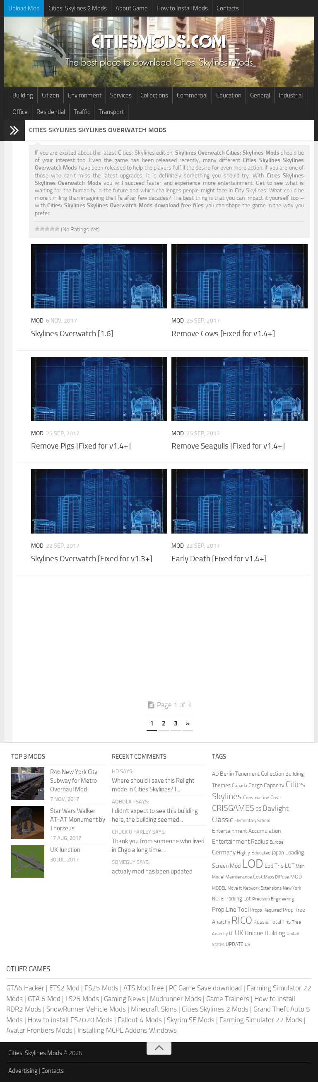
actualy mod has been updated (152, 871)
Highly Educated (253, 853)
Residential (50, 112)
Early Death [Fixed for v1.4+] (219, 558)
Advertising (23, 1071)
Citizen (50, 95)
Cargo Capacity (266, 785)
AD (215, 774)
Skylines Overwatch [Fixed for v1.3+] (91, 558)
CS (258, 809)
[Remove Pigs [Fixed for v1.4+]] (99, 389)
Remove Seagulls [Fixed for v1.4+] (228, 446)
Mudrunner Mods (175, 999)
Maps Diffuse (276, 877)
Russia (260, 922)
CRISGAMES (233, 808)
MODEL (219, 888)
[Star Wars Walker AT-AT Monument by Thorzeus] (27, 822)
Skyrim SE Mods (190, 1020)
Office (20, 112)
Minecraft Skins (154, 1009)
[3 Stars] (47, 228)
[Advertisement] (169, 640)
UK (239, 933)
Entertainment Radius (240, 841)
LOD (252, 863)
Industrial (291, 95)
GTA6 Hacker (25, 988)
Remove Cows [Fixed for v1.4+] (223, 333)
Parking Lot (238, 898)
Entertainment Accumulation (246, 830)
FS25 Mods (101, 988)
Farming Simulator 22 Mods (260, 1020)
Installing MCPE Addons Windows (127, 1030)
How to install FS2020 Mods (70, 1020)
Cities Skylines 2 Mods (215, 1009)
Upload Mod (24, 8)
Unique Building (265, 933)
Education (228, 95)
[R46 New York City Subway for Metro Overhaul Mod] (27, 783)
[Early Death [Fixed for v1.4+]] (239, 501)
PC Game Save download (205, 988)
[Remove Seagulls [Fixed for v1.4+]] (239, 389)
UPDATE (234, 944)
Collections (154, 95)
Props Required (266, 910)
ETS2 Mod (64, 988)
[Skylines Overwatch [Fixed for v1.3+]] (99, 501)
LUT (289, 865)
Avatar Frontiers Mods (39, 1030)
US (247, 944)
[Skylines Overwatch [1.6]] (99, 276)
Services (121, 95)
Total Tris (280, 922)
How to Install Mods (182, 8)
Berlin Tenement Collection (252, 773)
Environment (84, 95)
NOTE (218, 899)
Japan (278, 852)
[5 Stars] (57, 228)
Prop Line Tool (230, 909)
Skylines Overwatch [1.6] (72, 333)
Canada (239, 785)
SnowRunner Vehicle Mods (86, 1009)
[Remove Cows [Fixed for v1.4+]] (239, 276)
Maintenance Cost (244, 877)
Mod (37, 320)
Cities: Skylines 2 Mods (77, 8)
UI (231, 933)
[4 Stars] (52, 228)
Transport (111, 112)
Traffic (82, 112)
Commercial (192, 95)
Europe (277, 842)
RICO (241, 920)
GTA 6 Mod (44, 999)
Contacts (228, 8)
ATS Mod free (143, 988)
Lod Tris (274, 865)
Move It (234, 888)
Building (22, 95)
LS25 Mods (82, 999)
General (260, 95)
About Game (132, 8)
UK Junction (65, 850)
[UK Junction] (27, 861)
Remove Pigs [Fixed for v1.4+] (81, 446)
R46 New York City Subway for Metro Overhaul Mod (73, 780)
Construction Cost (261, 798)
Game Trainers (227, 999)
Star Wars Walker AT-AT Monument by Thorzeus (77, 819)
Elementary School (252, 820)
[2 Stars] (42, 228)
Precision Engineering (273, 899)
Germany (224, 852)
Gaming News (124, 999)
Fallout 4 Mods (140, 1020)
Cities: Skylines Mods (35, 1053)
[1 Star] (37, 228)
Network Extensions (262, 888)
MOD (296, 876)
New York (292, 888)
